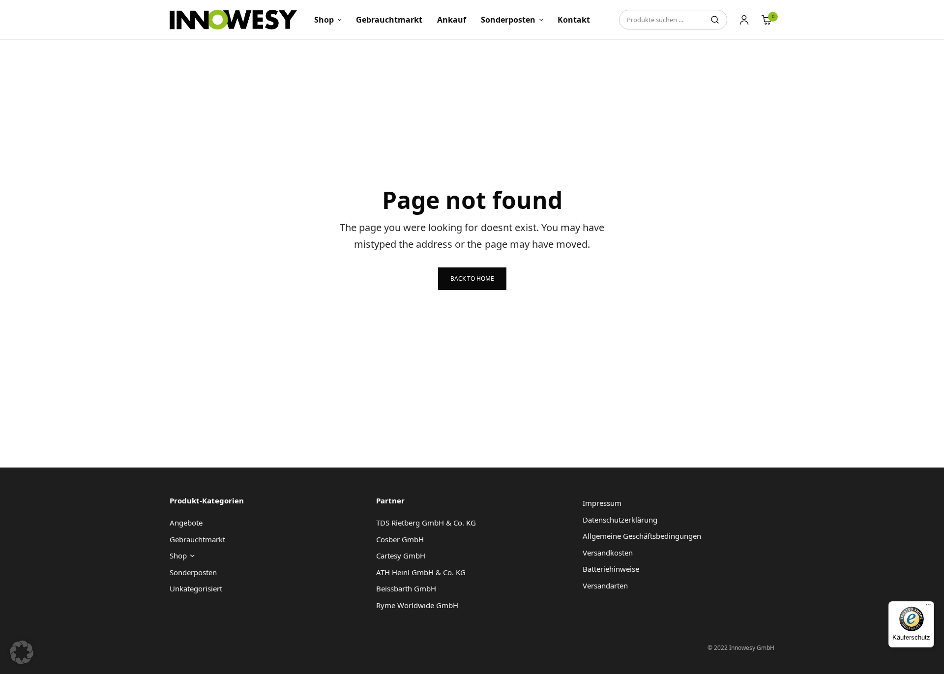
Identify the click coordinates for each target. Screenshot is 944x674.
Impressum (602, 503)
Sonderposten (508, 19)
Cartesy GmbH (400, 555)
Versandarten (605, 585)
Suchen (715, 19)
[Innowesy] (233, 19)
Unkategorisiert (196, 588)
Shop (324, 19)
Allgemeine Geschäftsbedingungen (642, 536)
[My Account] (744, 19)
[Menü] (928, 607)
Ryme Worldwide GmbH (417, 605)
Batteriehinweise (611, 569)
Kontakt (574, 19)
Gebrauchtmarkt (389, 19)
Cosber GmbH (400, 539)
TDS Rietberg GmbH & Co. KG (426, 522)
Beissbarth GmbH (406, 588)
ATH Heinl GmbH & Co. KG (421, 572)
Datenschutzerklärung (620, 520)
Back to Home (472, 278)
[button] (21, 652)
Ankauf (451, 19)
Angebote (186, 522)
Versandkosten (608, 552)
